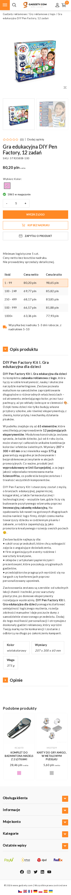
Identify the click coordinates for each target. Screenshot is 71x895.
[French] (30, 891)
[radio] (7, 186)
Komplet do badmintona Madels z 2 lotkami (19, 756)
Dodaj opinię (35, 139)
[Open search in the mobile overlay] (14, 5)
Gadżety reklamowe (15, 14)
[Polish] (41, 891)
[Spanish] (46, 891)
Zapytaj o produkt (38, 235)
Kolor (17, 178)
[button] (60, 114)
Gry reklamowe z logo (42, 14)
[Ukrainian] (51, 891)
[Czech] (20, 891)
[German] (36, 891)
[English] (25, 891)
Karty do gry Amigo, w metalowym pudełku (52, 756)
